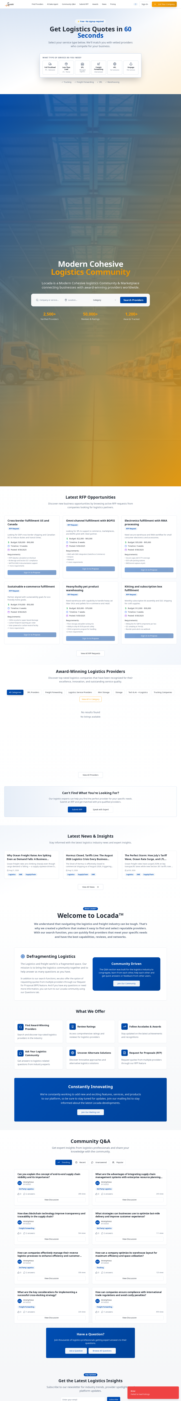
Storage (119, 692)
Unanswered (101, 1162)
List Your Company (166, 4)
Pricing (113, 4)
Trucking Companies (163, 692)
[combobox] (105, 300)
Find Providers (37, 4)
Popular (119, 1162)
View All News (88, 887)
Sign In (145, 4)
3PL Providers (33, 692)
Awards (95, 4)
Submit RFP (84, 4)
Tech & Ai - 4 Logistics (138, 692)
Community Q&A (69, 4)
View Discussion (52, 1199)
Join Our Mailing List (90, 1112)
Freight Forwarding (53, 692)
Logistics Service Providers (80, 692)
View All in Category (90, 699)
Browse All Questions (102, 1350)
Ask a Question (76, 1350)
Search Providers (133, 300)
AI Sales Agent (52, 4)
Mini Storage (103, 692)
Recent (83, 1162)
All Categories (15, 692)
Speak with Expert (101, 809)
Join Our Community (127, 983)
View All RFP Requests (90, 653)
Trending (66, 1162)
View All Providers (90, 775)
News (104, 4)
